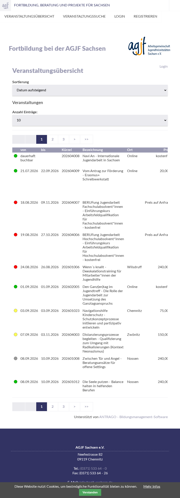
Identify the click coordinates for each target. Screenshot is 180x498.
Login (119, 16)
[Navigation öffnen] (174, 5)
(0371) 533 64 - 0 (93, 468)
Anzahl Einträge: (25, 112)
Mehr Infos (151, 486)
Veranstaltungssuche (84, 16)
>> (86, 139)
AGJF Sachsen (5, 5)
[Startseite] (149, 46)
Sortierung (20, 82)
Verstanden (90, 492)
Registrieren (145, 16)
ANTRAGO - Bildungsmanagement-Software (133, 417)
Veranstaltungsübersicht (29, 16)
